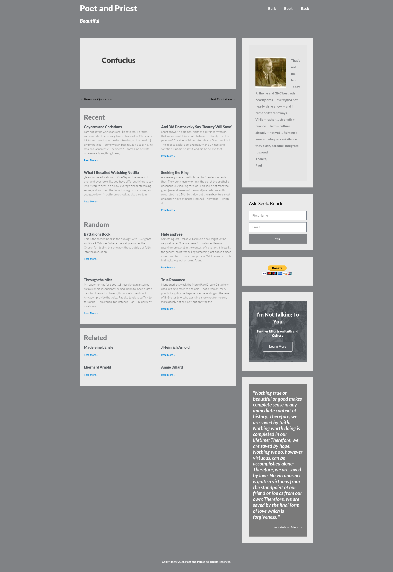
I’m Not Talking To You (277, 318)
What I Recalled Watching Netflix (111, 172)
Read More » (91, 160)
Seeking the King (175, 172)
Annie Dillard (172, 367)
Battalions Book (97, 234)
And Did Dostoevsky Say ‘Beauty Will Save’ (196, 127)
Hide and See (172, 234)
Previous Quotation (96, 99)
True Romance (173, 280)
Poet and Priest (108, 8)
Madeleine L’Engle (98, 347)
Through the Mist (98, 280)
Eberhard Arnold (97, 367)
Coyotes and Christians (103, 127)
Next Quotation (222, 99)
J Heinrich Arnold (175, 347)
